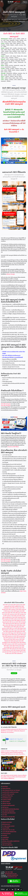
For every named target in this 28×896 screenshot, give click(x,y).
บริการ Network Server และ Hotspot (11, 790)
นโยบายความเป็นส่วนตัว (7, 845)
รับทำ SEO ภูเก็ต (14, 627)
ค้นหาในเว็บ (4, 835)
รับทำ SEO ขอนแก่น (14, 608)
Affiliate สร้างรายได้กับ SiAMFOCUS (10, 841)
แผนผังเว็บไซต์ (5, 837)
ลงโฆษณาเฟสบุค (6, 801)
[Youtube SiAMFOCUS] (18, 889)
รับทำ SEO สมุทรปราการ (8, 636)
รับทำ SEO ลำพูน (9, 633)
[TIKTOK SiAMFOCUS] (21, 889)
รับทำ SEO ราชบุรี (7, 631)
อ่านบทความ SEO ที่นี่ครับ (13, 447)
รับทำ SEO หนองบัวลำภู (17, 644)
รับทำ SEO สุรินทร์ (12, 642)
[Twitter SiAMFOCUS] (10, 889)
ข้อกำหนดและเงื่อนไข (7, 843)
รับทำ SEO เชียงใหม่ (15, 650)
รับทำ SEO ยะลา (10, 628)
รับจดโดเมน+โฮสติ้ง (6, 800)
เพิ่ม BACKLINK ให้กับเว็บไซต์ (8, 813)
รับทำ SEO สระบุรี (18, 638)
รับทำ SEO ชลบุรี (20, 609)
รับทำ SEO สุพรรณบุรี (13, 641)
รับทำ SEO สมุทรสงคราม (19, 636)
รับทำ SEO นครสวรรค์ (17, 617)
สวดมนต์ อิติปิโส (5, 828)
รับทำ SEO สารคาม (14, 639)
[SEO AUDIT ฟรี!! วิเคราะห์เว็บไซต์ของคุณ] (14, 423)
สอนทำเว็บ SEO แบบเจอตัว (8, 794)
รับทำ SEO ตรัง (9, 612)
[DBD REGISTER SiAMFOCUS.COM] (14, 856)
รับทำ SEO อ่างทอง (14, 645)
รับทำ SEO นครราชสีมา (17, 616)
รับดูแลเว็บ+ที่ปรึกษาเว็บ (7, 796)
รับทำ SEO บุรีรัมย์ (16, 620)
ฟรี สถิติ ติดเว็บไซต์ (6, 833)
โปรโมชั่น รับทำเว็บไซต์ (7, 822)
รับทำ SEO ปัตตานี (7, 623)
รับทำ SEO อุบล (20, 649)
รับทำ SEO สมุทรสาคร (8, 638)
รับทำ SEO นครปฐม (19, 614)
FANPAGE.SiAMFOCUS (12, 875)
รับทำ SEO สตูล (21, 634)
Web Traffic (5, 839)
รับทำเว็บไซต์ (5, 786)
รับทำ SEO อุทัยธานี (11, 649)
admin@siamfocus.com (11, 873)
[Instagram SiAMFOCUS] (15, 889)
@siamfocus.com (12, 877)
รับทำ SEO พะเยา (16, 623)
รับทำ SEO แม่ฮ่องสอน (17, 653)
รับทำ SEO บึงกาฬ (7, 620)
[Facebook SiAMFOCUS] (7, 889)
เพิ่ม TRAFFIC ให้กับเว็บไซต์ (8, 811)
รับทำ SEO (4, 815)
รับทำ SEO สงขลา (13, 634)
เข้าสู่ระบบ (25, 2)
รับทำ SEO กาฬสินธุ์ (14, 606)
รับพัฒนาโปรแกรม (6, 788)
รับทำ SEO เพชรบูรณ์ (5, 404)
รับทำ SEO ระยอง (21, 630)
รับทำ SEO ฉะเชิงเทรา (11, 609)
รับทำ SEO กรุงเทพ (15, 605)
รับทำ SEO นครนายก (9, 614)
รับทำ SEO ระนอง (13, 630)
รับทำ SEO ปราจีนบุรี (20, 622)
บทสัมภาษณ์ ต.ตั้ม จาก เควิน (8, 830)
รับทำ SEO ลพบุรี (15, 631)
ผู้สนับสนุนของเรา (6, 824)
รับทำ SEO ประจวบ (11, 622)
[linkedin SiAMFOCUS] (13, 889)
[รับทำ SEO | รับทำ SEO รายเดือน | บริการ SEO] (14, 151)
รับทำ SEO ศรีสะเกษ (18, 633)
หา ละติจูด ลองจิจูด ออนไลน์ (8, 826)
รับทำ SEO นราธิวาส (13, 619)
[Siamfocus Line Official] (14, 881)
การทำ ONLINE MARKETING (9, 832)
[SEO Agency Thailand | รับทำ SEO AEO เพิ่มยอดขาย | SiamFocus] (14, 2)
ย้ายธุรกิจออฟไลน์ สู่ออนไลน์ (8, 805)
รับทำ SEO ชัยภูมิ (15, 611)
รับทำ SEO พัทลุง (10, 625)
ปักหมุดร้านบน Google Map (8, 817)
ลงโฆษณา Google (10, 274)
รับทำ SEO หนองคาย (7, 644)
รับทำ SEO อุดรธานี (14, 647)
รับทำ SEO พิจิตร (18, 625)
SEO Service (5, 807)
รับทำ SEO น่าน (21, 619)
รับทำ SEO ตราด (16, 612)
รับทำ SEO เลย (20, 652)
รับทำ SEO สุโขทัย (21, 642)
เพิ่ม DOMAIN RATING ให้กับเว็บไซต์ (10, 809)
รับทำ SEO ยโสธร (19, 628)
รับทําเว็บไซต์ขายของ (6, 798)
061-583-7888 (9, 872)
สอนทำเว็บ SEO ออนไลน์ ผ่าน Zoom (10, 792)
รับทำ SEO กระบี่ (6, 605)
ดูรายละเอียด (14, 673)
